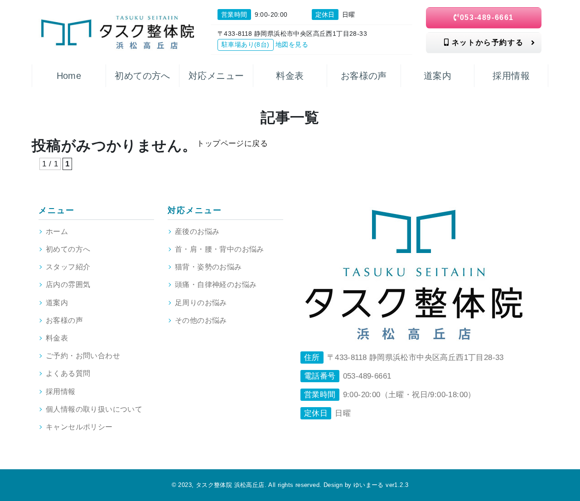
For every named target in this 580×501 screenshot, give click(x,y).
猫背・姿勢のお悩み (208, 267)
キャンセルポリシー (79, 427)
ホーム (57, 231)
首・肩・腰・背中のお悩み (219, 249)
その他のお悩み (201, 320)
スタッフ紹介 (68, 267)
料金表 (57, 338)
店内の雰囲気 (68, 284)
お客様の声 (64, 320)
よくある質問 (68, 373)
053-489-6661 (487, 17)
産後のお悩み (197, 231)
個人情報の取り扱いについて (94, 409)
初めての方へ (68, 249)
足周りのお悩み (201, 302)
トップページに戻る (232, 143)
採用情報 (61, 391)
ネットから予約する (486, 42)
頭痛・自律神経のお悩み (215, 284)
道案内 (57, 302)
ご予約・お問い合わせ (83, 356)
